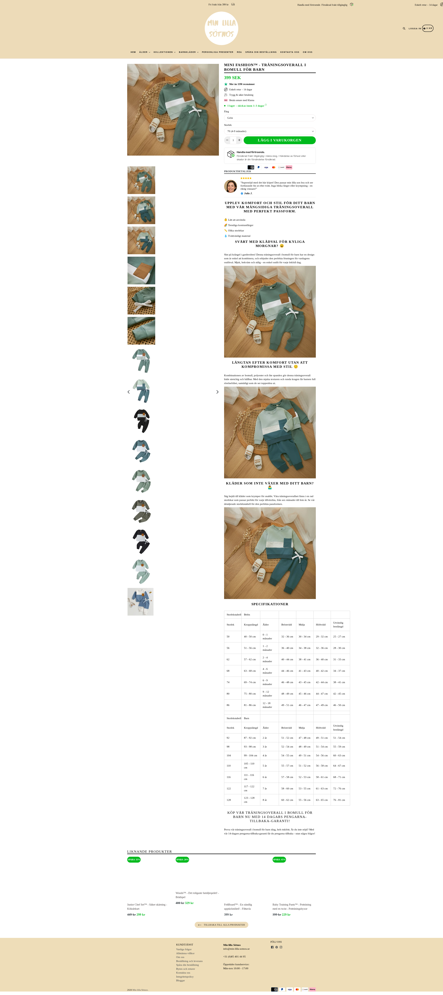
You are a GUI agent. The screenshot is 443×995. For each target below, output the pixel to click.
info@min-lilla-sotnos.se (236, 948)
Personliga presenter (217, 52)
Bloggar (180, 980)
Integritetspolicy (185, 976)
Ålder (143, 52)
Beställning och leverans (189, 961)
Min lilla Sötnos (140, 990)
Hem (133, 52)
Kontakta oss (289, 52)
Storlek (228, 125)
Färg (226, 111)
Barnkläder (188, 52)
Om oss (308, 52)
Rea (239, 52)
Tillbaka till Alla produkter (224, 925)
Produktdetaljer (237, 171)
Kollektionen (164, 52)
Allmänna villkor (185, 953)
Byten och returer (185, 968)
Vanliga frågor (184, 949)
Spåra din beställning (261, 52)
